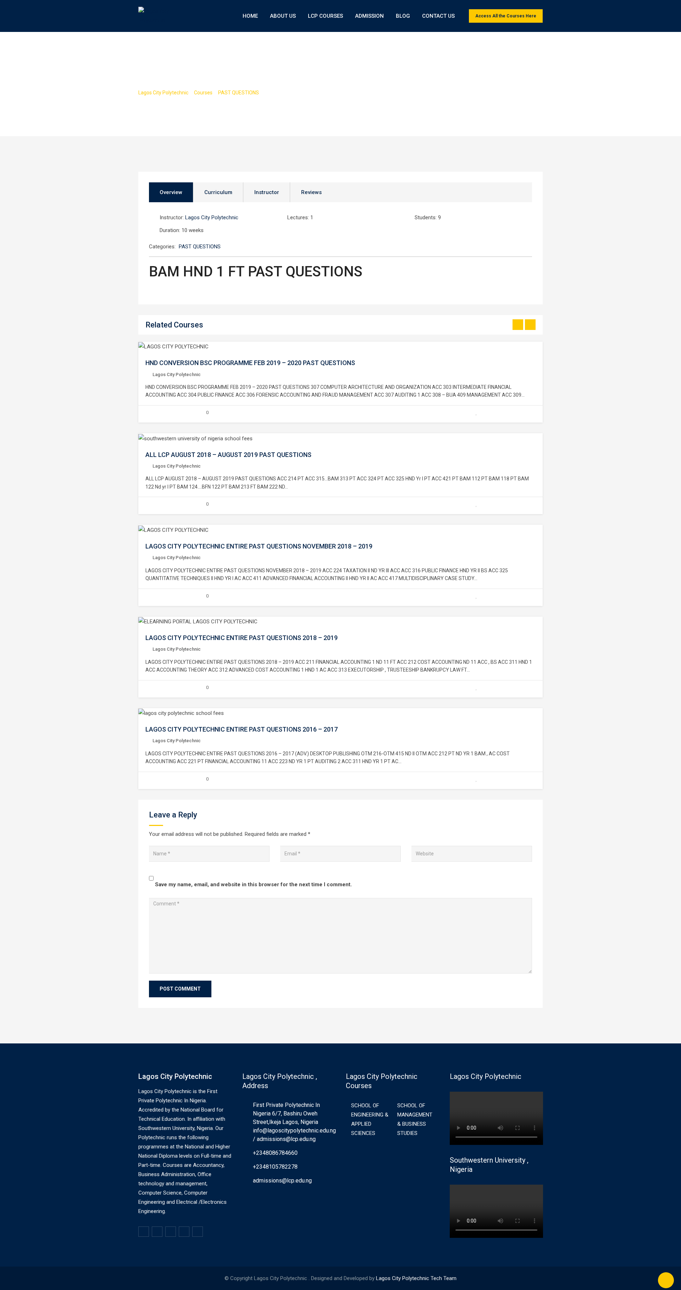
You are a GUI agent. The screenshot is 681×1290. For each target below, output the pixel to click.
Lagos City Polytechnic (211, 217)
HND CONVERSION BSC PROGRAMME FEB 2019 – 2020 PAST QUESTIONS (250, 362)
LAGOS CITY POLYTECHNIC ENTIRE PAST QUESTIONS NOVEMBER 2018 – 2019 (258, 546)
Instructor (266, 192)
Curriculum (218, 192)
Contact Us (438, 16)
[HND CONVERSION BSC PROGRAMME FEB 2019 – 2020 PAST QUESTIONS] (173, 346)
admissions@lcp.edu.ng (282, 1180)
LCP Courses (325, 16)
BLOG (403, 16)
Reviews (311, 192)
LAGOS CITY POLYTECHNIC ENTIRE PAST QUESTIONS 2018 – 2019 (241, 637)
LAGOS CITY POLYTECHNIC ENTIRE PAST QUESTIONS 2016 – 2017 (241, 729)
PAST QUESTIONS (200, 246)
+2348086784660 (275, 1153)
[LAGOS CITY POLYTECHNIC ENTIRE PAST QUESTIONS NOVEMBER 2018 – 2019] (173, 529)
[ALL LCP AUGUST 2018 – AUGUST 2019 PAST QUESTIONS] (195, 438)
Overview (171, 192)
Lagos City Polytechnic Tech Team (416, 1278)
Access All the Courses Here (505, 15)
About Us (283, 16)
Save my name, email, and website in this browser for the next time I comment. (253, 884)
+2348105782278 (275, 1166)
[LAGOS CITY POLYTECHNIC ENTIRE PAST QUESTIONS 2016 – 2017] (181, 713)
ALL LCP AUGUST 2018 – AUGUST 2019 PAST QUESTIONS (228, 454)
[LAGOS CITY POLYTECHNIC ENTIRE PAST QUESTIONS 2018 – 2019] (198, 621)
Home (250, 16)
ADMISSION (369, 16)
